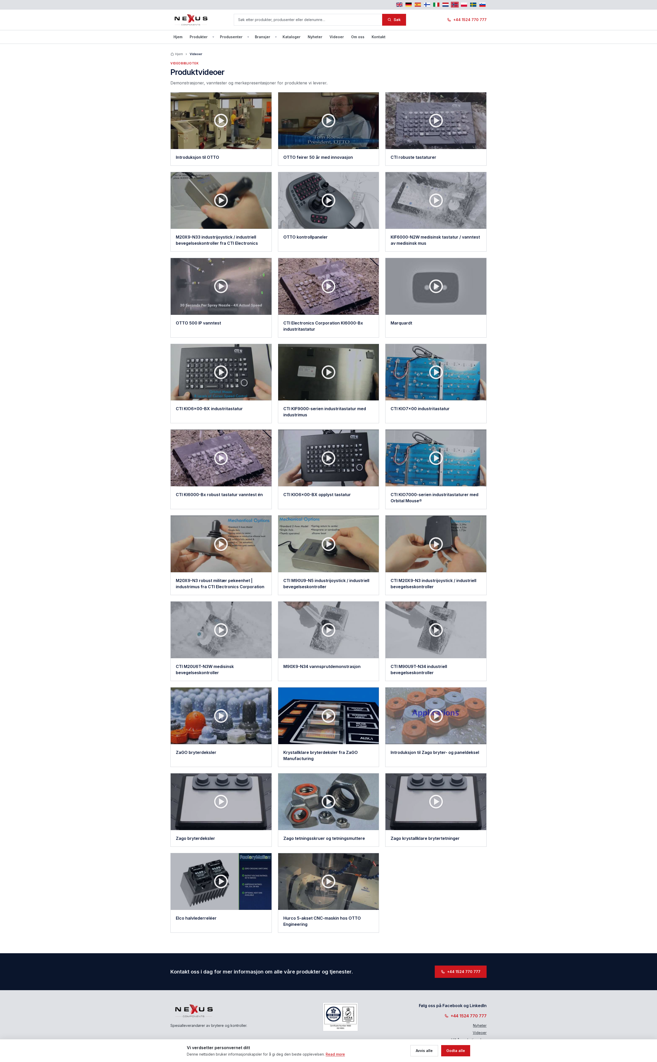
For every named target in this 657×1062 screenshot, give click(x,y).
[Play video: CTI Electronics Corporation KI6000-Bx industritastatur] (328, 286)
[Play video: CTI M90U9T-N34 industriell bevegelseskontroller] (435, 630)
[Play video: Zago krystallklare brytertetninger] (435, 801)
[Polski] (464, 5)
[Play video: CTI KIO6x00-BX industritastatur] (221, 372)
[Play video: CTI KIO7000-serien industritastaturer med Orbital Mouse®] (435, 458)
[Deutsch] (408, 5)
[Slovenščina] (482, 5)
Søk (397, 19)
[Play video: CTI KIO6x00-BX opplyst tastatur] (328, 458)
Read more (335, 1054)
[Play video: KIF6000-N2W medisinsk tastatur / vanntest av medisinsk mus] (435, 200)
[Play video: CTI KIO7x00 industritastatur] (435, 372)
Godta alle (455, 1050)
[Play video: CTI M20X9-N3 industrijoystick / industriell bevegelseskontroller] (435, 544)
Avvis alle (424, 1050)
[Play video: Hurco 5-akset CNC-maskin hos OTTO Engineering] (328, 881)
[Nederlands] (445, 5)
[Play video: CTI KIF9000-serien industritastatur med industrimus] (328, 372)
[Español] (418, 5)
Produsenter (231, 37)
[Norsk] (455, 5)
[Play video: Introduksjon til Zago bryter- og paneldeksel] (435, 715)
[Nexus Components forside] (191, 20)
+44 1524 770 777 (470, 19)
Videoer (337, 37)
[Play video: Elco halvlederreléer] (221, 881)
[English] (399, 5)
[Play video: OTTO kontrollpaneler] (328, 200)
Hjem (177, 37)
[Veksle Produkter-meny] (213, 37)
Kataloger (292, 37)
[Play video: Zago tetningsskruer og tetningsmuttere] (328, 801)
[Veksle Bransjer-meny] (275, 37)
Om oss (357, 37)
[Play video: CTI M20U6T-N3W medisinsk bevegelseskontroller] (221, 630)
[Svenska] (473, 5)
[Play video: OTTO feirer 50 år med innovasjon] (328, 120)
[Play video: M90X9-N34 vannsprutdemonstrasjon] (328, 630)
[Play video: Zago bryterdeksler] (221, 801)
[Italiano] (436, 5)
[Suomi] (427, 5)
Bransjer (262, 37)
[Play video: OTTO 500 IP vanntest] (221, 286)
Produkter (199, 37)
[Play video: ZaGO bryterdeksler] (221, 715)
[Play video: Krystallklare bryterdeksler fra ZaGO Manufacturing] (328, 715)
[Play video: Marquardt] (435, 286)
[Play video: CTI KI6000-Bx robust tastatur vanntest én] (221, 458)
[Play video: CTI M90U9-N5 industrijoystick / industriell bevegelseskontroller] (328, 544)
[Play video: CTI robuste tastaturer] (435, 120)
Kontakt (378, 37)
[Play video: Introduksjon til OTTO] (221, 120)
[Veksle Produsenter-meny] (248, 37)
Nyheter (315, 37)
